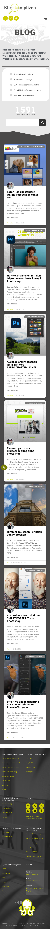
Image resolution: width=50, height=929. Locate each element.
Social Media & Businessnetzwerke (27, 90)
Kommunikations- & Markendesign (33, 829)
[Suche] (42, 122)
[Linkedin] (34, 810)
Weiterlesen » (12, 218)
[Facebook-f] (28, 805)
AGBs (37, 816)
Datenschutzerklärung (34, 818)
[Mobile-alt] (5, 18)
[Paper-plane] (10, 18)
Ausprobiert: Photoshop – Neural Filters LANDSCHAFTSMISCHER (23, 364)
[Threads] (41, 810)
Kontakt (29, 865)
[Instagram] (34, 805)
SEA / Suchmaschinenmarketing (26, 85)
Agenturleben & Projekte (23, 74)
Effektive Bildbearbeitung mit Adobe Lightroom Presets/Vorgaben (23, 704)
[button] (45, 18)
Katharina (10, 223)
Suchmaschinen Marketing (36, 755)
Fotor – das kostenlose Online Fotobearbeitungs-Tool (23, 194)
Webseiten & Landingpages (12, 828)
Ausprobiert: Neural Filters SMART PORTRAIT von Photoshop (24, 618)
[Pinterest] (28, 810)
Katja (9, 563)
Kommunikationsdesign (23, 79)
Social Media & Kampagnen (12, 755)
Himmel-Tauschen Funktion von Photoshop (24, 533)
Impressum (29, 816)
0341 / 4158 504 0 (32, 874)
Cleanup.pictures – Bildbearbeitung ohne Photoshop (20, 450)
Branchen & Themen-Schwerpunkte (10, 799)
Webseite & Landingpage (24, 95)
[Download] (16, 18)
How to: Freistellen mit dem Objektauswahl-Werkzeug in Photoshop (24, 278)
